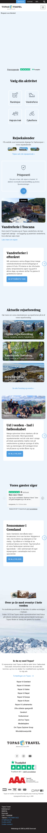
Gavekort (23, 712)
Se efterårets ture (17, 279)
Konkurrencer (23, 716)
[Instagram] (23, 758)
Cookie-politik (6, 822)
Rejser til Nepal (23, 693)
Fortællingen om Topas (22, 676)
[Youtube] (30, 758)
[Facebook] (17, 758)
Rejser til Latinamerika (23, 705)
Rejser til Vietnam (23, 686)
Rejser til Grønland (23, 682)
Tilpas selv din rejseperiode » (23, 154)
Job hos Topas (23, 720)
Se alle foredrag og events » (23, 388)
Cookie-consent (7, 824)
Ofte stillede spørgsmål (23, 708)
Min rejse (21, 1)
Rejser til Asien (23, 701)
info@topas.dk (7, 820)
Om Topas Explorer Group (23, 727)
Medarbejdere (23, 724)
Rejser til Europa (23, 697)
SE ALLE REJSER (14, 454)
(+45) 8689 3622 (13, 818)
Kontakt (30, 1)
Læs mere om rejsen (9, 240)
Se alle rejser (14, 559)
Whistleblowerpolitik (23, 731)
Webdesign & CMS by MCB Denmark (23, 829)
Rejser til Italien (24, 689)
